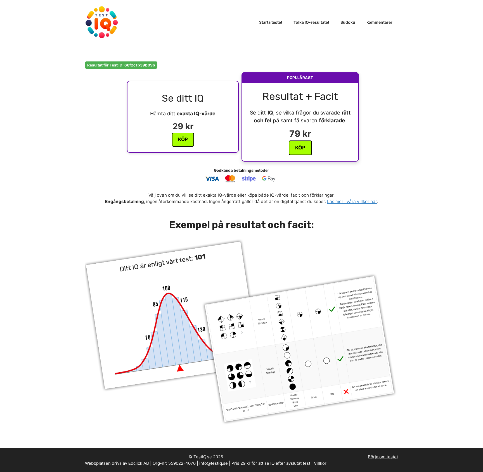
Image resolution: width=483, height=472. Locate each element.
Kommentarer (379, 22)
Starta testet (270, 22)
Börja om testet (383, 456)
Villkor (320, 463)
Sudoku (347, 22)
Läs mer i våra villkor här (352, 201)
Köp (183, 139)
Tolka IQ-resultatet (311, 22)
